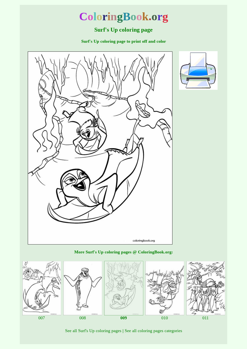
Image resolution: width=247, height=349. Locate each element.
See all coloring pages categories (153, 330)
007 (41, 317)
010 (164, 317)
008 (82, 317)
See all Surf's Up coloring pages (93, 330)
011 (205, 317)
